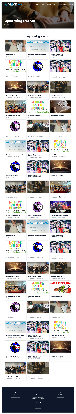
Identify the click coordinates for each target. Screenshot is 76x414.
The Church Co (38, 408)
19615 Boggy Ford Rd (38, 397)
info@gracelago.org (15, 397)
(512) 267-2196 (60, 397)
